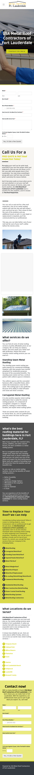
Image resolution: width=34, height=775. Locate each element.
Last (19, 96)
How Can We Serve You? (9, 119)
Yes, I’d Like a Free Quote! (12, 141)
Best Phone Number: (8, 105)
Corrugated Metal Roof (13, 551)
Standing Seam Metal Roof (15, 555)
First (3, 96)
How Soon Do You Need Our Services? (12, 112)
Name (4, 90)
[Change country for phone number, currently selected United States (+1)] (4, 108)
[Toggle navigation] (3, 4)
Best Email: (5, 99)
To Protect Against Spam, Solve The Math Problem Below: (16, 133)
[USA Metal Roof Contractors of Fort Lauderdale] (17, 4)
